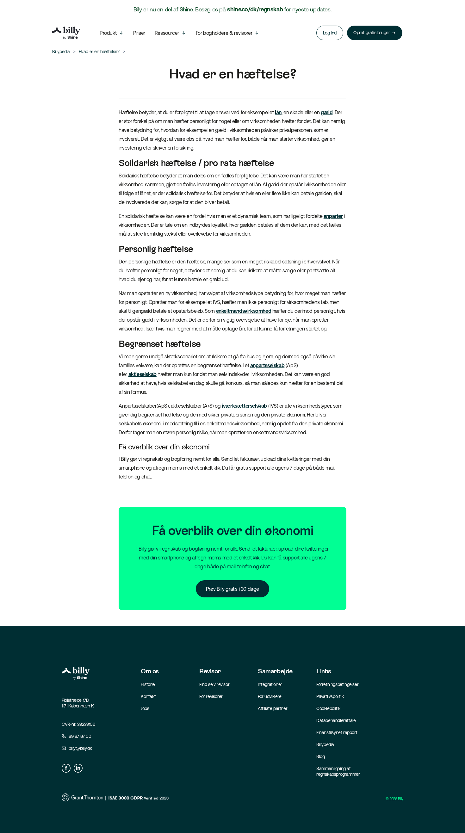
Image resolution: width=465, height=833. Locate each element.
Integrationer (270, 684)
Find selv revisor (214, 684)
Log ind (330, 32)
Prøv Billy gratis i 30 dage (232, 589)
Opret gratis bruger (371, 32)
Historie (148, 684)
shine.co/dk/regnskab (255, 9)
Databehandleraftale (336, 720)
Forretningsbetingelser (337, 684)
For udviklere (270, 696)
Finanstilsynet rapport (336, 732)
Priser (139, 33)
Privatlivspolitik (330, 696)
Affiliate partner (272, 708)
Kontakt (148, 696)
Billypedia (325, 744)
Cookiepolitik (328, 708)
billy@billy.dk (80, 748)
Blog (320, 756)
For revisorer (211, 696)
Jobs (145, 708)
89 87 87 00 (80, 736)
